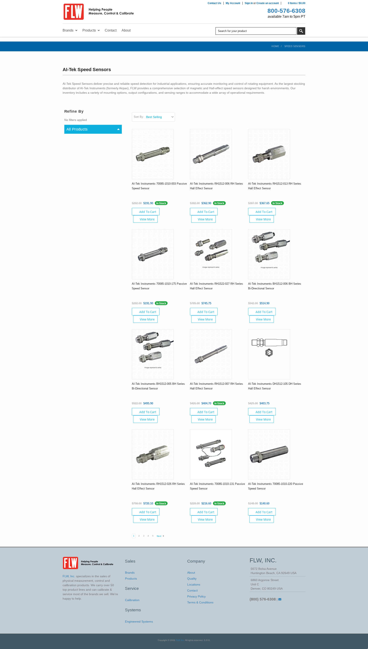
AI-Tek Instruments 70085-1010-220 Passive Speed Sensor (275, 486)
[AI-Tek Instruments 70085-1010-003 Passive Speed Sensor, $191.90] (153, 154)
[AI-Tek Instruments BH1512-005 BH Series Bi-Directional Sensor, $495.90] (153, 354)
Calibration (132, 600)
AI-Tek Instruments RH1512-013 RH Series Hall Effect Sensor (274, 186)
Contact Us (214, 3)
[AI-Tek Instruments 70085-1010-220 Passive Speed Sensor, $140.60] (269, 454)
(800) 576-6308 (263, 599)
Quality (192, 578)
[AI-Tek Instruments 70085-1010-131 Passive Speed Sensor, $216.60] (211, 454)
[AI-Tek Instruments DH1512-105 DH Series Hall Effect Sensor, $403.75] (269, 354)
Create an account (267, 3)
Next (159, 536)
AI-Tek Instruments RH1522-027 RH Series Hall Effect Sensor (216, 286)
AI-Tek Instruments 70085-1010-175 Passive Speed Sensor (159, 286)
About (191, 572)
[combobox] (256, 31)
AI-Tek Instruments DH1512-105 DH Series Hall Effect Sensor (274, 386)
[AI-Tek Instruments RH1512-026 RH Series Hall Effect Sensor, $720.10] (153, 454)
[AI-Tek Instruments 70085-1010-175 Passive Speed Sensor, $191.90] (153, 254)
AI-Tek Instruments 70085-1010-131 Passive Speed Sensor (217, 486)
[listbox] (160, 116)
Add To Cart (147, 212)
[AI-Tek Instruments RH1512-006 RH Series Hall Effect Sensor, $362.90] (211, 154)
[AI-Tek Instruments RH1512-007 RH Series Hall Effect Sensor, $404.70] (211, 354)
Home (275, 46)
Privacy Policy (196, 596)
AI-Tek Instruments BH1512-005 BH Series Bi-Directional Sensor (158, 386)
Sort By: (139, 116)
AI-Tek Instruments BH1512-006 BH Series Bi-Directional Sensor (274, 286)
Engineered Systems (139, 621)
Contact (192, 590)
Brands (130, 572)
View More (147, 219)
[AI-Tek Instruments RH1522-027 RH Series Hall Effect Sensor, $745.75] (211, 254)
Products (131, 578)
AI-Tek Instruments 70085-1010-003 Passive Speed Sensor (159, 186)
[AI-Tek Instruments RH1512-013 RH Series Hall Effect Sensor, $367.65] (269, 154)
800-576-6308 (286, 10)
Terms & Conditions (200, 602)
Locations (193, 584)
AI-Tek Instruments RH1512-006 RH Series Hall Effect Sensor (216, 186)
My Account (233, 3)
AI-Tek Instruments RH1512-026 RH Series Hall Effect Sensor (158, 486)
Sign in (249, 3)
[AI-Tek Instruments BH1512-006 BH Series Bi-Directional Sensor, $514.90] (269, 254)
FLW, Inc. (180, 640)
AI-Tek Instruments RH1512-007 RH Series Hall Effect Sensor (216, 386)
